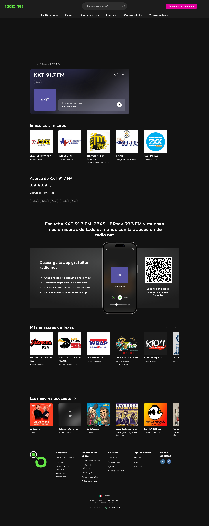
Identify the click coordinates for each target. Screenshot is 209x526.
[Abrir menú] (202, 6)
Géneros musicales (132, 15)
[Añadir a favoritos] (115, 74)
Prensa (59, 462)
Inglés (34, 201)
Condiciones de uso (91, 461)
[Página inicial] (35, 64)
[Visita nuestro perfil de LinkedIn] (162, 461)
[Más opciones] (123, 74)
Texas (54, 201)
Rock (37, 82)
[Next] (175, 124)
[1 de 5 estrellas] (31, 185)
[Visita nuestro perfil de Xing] (169, 461)
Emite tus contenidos (61, 475)
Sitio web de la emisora (41, 193)
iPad (136, 462)
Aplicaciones (114, 462)
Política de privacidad (87, 466)
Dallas (44, 201)
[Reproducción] (119, 104)
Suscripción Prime (116, 471)
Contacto (112, 458)
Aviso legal (87, 472)
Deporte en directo (89, 15)
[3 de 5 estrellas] (39, 185)
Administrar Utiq (90, 477)
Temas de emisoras (158, 15)
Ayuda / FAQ (113, 466)
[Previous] (166, 124)
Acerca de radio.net (65, 458)
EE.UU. (64, 201)
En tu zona (111, 15)
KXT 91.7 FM (69, 107)
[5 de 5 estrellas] (46, 185)
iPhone (137, 458)
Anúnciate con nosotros (62, 468)
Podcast (69, 15)
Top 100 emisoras (49, 15)
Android (138, 466)
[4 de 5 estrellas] (42, 185)
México (106, 496)
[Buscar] (123, 6)
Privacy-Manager (90, 481)
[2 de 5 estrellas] (35, 185)
